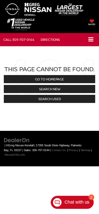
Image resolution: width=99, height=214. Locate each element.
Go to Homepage (49, 79)
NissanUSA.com (15, 154)
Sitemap (85, 150)
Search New (49, 89)
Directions (50, 39)
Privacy (73, 150)
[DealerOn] (17, 140)
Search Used (49, 99)
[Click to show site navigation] (91, 39)
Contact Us (59, 150)
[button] (19, 39)
